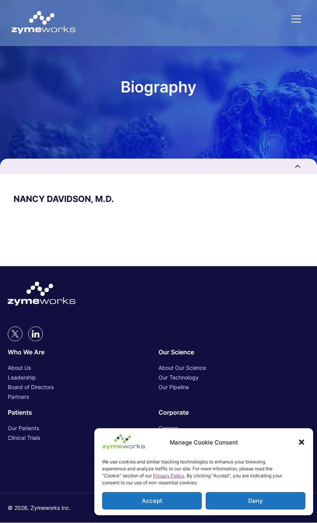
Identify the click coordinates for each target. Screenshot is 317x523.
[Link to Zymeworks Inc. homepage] (43, 23)
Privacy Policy (168, 476)
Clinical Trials (24, 437)
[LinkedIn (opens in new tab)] (35, 333)
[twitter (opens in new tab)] (15, 333)
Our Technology (178, 377)
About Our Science (182, 367)
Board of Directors (31, 387)
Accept (152, 500)
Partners (18, 396)
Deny (255, 500)
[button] (301, 442)
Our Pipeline (173, 387)
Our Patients (23, 428)
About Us (19, 367)
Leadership (22, 377)
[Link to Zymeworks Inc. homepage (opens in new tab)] (41, 294)
